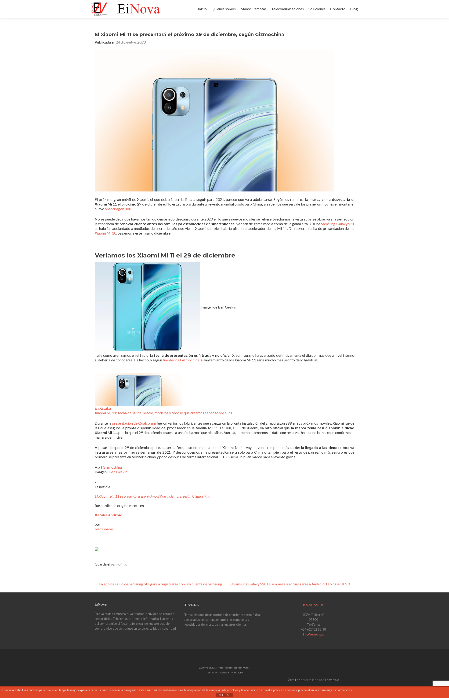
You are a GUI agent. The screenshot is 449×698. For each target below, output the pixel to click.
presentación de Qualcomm (134, 423)
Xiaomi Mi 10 (105, 233)
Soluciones (317, 9)
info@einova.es (313, 634)
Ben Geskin (118, 472)
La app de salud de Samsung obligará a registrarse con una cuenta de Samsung (158, 584)
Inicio (202, 9)
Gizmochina (112, 467)
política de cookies (285, 690)
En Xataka (103, 408)
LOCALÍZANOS (313, 605)
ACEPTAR (224, 695)
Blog (354, 9)
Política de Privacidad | (218, 672)
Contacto (337, 9)
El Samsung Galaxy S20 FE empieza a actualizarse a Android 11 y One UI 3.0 (292, 584)
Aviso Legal (237, 672)
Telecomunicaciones (287, 9)
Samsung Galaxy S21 (337, 223)
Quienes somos (223, 9)
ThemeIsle (332, 680)
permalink (118, 564)
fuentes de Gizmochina (181, 360)
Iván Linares (104, 529)
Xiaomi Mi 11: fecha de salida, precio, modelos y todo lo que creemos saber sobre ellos (163, 413)
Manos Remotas (253, 9)
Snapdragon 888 (118, 208)
